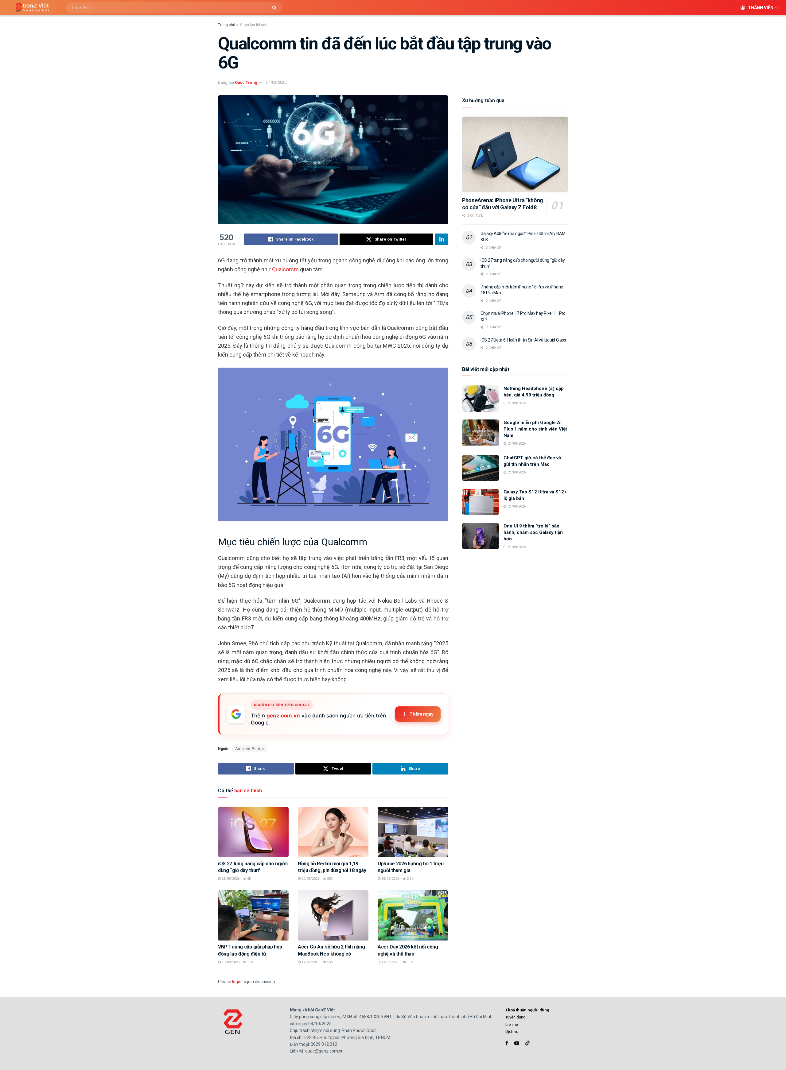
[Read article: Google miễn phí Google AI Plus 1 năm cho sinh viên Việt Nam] (480, 432)
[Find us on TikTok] (527, 1043)
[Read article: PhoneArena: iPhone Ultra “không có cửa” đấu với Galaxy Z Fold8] (515, 154)
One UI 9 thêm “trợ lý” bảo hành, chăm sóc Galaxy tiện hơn (533, 532)
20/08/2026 (310, 879)
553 (329, 879)
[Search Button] (275, 7)
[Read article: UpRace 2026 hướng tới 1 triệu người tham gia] (413, 832)
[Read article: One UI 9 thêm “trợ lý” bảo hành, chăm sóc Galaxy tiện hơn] (480, 536)
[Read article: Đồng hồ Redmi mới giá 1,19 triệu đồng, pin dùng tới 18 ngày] (333, 832)
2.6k (410, 879)
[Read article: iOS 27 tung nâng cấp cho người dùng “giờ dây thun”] (253, 832)
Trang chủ (226, 25)
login (236, 981)
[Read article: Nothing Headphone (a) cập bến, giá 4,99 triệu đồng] (480, 398)
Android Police (249, 749)
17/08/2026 (310, 962)
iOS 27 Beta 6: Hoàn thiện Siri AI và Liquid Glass (523, 340)
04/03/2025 (276, 82)
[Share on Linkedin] (441, 239)
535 (329, 962)
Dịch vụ (511, 1031)
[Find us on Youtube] (516, 1043)
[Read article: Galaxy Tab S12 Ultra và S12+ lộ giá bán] (480, 502)
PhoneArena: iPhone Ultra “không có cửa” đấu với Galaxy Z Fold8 (502, 204)
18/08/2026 (389, 879)
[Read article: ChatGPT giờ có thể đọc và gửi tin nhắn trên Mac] (480, 468)
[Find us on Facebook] (506, 1043)
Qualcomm (285, 269)
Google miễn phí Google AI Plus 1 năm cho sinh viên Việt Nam (535, 429)
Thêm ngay (422, 714)
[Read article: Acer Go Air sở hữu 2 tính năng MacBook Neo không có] (333, 915)
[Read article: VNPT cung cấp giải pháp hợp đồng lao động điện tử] (253, 915)
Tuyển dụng (515, 1017)
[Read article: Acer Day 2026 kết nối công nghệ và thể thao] (413, 915)
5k (248, 879)
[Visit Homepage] (30, 8)
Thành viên (760, 7)
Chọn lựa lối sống (255, 25)
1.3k (250, 962)
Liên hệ (511, 1024)
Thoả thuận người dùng (527, 1010)
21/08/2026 (230, 879)
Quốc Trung (246, 82)
